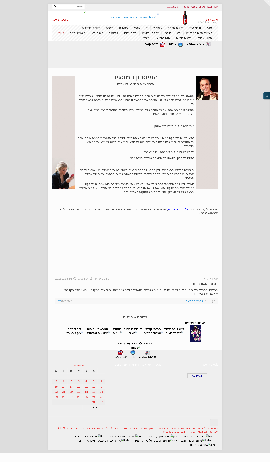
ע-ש (174, 440)
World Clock (197, 376)
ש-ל (140, 436)
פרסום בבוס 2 (196, 43)
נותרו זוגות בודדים (202, 283)
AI (102, 436)
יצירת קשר (152, 44)
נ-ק (175, 436)
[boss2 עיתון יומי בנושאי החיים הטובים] (135, 17)
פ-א (211, 436)
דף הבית (142, 61)
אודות (172, 44)
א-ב (212, 444)
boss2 (81, 278)
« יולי (94, 407)
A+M (127, 440)
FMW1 (209, 440)
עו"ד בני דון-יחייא (178, 209)
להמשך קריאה (194, 301)
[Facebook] (86, 7)
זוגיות (126, 61)
